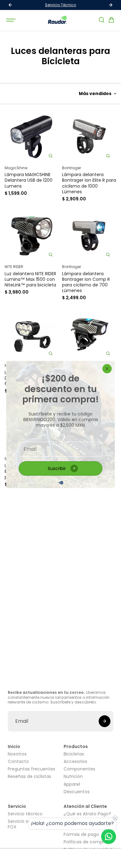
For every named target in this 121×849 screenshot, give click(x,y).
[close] (107, 368)
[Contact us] (108, 836)
